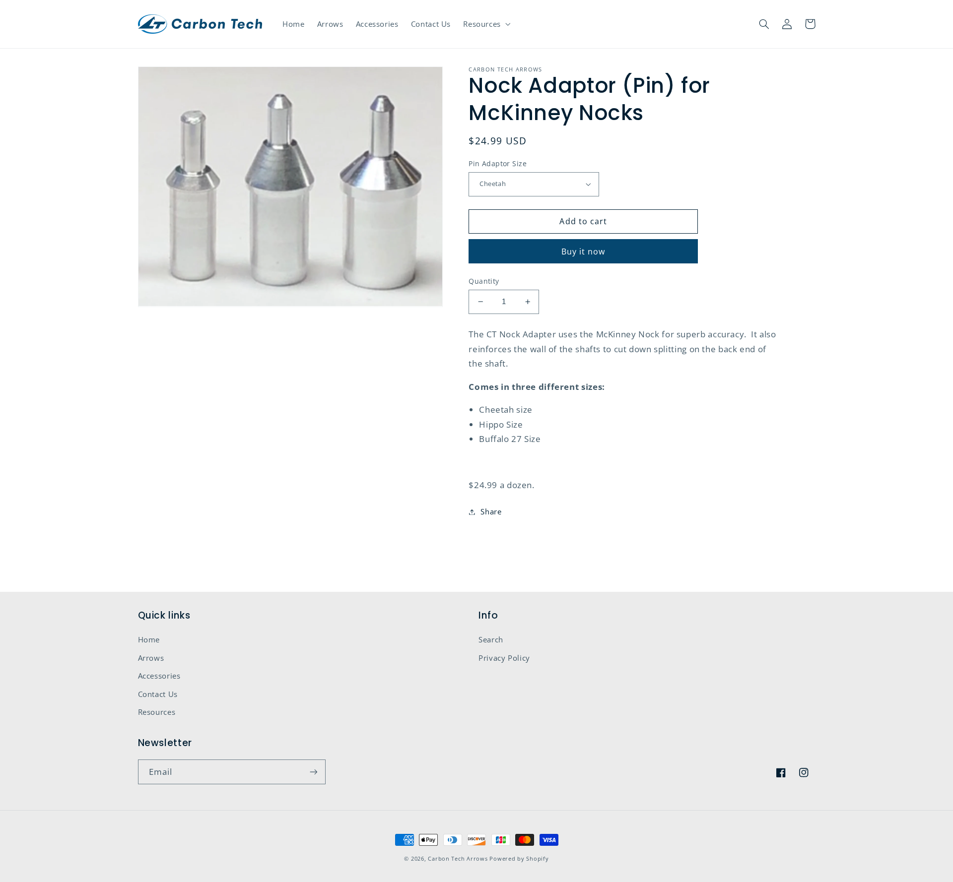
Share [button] (490, 511)
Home (149, 639)
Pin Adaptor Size (498, 163)
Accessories (159, 676)
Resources (157, 712)
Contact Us (158, 694)
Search (490, 639)
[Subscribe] (313, 771)
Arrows (151, 658)
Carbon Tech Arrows (457, 858)
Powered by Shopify (518, 858)
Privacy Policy (504, 658)
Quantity (484, 281)
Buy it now (583, 251)
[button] (486, 24)
